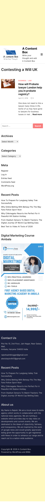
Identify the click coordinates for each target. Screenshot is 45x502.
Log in (4, 174)
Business (22, 81)
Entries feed (6, 178)
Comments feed (8, 182)
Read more (37, 114)
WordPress (17, 452)
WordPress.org (7, 186)
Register (4, 171)
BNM (28, 452)
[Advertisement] (22, 23)
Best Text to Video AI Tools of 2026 (17, 226)
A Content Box (24, 449)
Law (30, 81)
